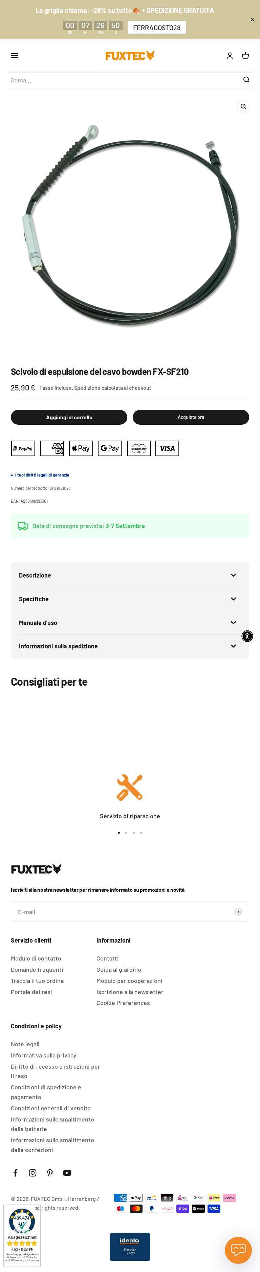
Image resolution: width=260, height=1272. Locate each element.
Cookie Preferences (123, 1002)
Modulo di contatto (36, 958)
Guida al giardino (118, 969)
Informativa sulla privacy (44, 1055)
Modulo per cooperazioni (129, 980)
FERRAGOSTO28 (157, 27)
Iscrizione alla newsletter (130, 991)
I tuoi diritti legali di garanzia (42, 475)
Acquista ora (191, 417)
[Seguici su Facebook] (15, 1172)
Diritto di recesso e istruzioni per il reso (55, 1071)
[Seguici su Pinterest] (50, 1172)
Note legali (25, 1044)
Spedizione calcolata (98, 387)
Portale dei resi (31, 991)
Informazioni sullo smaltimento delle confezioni (52, 1144)
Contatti (107, 958)
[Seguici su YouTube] (67, 1172)
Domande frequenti (37, 969)
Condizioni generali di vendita (51, 1108)
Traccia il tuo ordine (37, 980)
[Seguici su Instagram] (32, 1172)
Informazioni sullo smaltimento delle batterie (52, 1124)
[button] (247, 636)
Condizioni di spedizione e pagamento (46, 1092)
